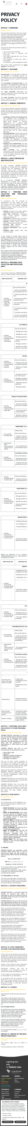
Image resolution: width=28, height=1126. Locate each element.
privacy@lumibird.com (16, 861)
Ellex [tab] (16, 1080)
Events (17, 1093)
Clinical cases (5, 1095)
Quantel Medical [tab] (19, 1078)
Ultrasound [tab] (5, 1083)
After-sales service (20, 1095)
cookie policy (20, 1029)
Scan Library (5, 1091)
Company (17, 1091)
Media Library (5, 1093)
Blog (3, 1097)
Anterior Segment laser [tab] (7, 1079)
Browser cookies (7, 1115)
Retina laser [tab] (5, 1081)
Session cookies (7, 1113)
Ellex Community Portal (6, 1099)
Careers (17, 1097)
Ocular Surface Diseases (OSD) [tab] (6, 1086)
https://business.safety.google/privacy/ (12, 1027)
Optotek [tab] (17, 1082)
